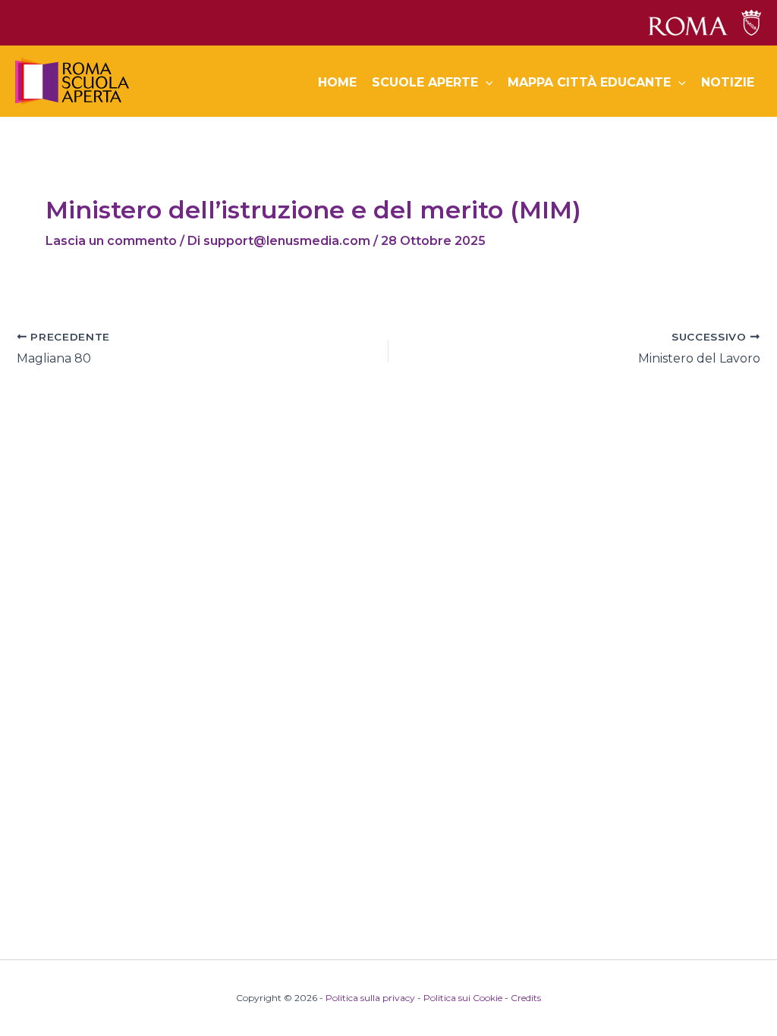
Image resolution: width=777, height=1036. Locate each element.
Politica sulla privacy (370, 997)
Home (337, 82)
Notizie (727, 82)
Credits (526, 997)
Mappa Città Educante (589, 82)
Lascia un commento (111, 241)
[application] (485, 82)
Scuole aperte (425, 82)
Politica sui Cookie (462, 997)
